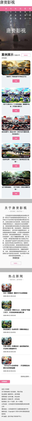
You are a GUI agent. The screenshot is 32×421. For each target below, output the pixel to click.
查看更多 (16, 258)
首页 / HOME (5, 389)
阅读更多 (26, 55)
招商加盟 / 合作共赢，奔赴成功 (11, 396)
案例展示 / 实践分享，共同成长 (11, 399)
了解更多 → (16, 263)
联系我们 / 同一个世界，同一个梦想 (12, 401)
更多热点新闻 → (25, 376)
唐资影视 (7, 2)
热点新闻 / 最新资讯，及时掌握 (11, 394)
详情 (16, 81)
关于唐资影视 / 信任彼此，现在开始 (12, 391)
